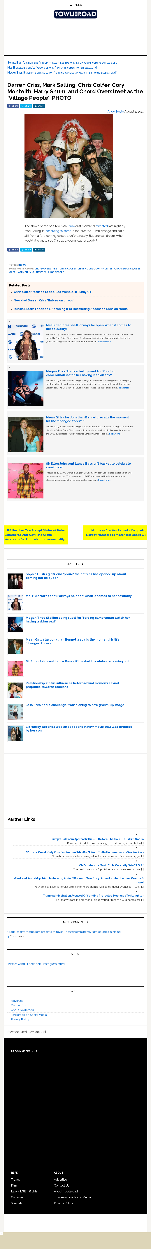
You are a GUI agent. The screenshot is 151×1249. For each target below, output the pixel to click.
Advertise (17, 1000)
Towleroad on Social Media (29, 1014)
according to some (58, 231)
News (22, 265)
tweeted (102, 226)
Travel (15, 1179)
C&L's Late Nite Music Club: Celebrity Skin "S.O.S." (111, 865)
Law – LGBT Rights (24, 1191)
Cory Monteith (105, 268)
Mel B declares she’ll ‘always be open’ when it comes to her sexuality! (52, 67)
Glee (72, 226)
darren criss (124, 268)
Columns (17, 1197)
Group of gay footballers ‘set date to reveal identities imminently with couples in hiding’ (64, 932)
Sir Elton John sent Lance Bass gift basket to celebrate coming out (77, 661)
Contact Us (18, 1005)
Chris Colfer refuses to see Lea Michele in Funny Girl (53, 292)
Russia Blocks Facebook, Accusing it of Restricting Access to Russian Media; (71, 309)
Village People (54, 272)
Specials (16, 1203)
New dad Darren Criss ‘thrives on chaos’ (43, 300)
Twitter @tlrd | (17, 964)
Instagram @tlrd (54, 964)
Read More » (104, 341)
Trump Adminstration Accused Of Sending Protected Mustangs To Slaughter (93, 895)
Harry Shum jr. (26, 272)
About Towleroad (22, 1010)
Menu (78, 4)
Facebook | (35, 964)
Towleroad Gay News (75, 14)
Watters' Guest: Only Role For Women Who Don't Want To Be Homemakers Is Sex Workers (85, 852)
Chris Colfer (68, 268)
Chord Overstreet (46, 268)
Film (14, 1185)
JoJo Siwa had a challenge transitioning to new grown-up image (75, 705)
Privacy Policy (20, 1019)
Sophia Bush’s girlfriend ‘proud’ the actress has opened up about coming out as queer (62, 62)
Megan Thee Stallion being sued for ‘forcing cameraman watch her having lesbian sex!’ (62, 72)
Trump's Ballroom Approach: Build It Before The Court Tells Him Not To (97, 839)
